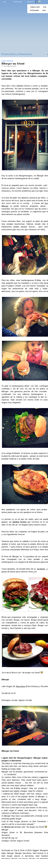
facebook (41, 569)
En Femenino (34, 10)
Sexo (44, 10)
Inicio (4, 1)
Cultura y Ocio (35, 7)
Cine (44, 7)
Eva (5, 66)
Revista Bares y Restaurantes (16, 54)
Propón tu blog (17, 1)
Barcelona (20, 686)
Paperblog (13, 8)
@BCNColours (11, 66)
